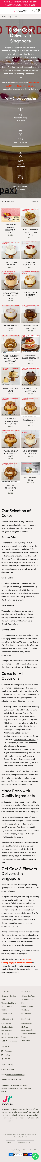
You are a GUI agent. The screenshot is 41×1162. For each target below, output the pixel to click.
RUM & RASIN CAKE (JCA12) (10, 389)
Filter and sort (9, 201)
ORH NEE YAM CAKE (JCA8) (11, 326)
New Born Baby (7, 1027)
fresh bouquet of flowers (25, 739)
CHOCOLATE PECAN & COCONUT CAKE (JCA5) (11, 295)
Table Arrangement (28, 1033)
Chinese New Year (28, 996)
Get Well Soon (6, 1030)
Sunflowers (25, 1040)
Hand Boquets (26, 1023)
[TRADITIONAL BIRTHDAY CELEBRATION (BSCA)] (10, 215)
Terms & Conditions (8, 1003)
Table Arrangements (9, 1041)
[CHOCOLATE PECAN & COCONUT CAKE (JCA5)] (10, 280)
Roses (23, 1037)
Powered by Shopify (20, 1137)
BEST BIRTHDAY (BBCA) (30, 478)
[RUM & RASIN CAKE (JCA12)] (10, 376)
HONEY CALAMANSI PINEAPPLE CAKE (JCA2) (30, 232)
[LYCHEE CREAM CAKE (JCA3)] (10, 250)
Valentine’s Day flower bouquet (17, 742)
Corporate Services (8, 996)
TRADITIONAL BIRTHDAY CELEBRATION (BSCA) (10, 229)
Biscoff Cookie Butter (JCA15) (30, 421)
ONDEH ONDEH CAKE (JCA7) (30, 293)
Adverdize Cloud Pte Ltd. (31, 1150)
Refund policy (6, 1006)
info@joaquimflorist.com (12, 837)
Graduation (5, 1034)
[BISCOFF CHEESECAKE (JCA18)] (10, 472)
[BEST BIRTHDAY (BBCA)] (30, 468)
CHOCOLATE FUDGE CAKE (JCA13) (30, 390)
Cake (15, 17)
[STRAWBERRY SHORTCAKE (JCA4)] (30, 250)
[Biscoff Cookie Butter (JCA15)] (30, 407)
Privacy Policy (6, 1013)
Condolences (6, 1023)
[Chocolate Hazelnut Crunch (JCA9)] (30, 314)
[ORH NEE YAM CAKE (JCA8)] (10, 314)
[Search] (33, 10)
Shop (9, 17)
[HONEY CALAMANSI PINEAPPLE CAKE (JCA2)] (30, 217)
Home (4, 17)
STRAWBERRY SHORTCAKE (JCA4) (30, 263)
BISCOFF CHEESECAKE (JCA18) (10, 488)
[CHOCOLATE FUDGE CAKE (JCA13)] (30, 376)
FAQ (3, 999)
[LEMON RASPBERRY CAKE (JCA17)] (30, 439)
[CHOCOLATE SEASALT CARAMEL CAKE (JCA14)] (10, 406)
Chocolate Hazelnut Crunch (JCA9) (30, 327)
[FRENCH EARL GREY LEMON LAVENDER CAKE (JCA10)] (10, 344)
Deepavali (25, 1003)
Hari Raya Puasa (27, 1006)
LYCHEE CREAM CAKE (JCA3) (10, 263)
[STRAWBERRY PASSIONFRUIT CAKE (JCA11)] (30, 344)
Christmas (25, 1010)
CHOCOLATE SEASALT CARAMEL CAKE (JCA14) (10, 421)
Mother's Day (26, 1013)
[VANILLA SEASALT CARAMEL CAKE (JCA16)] (10, 439)
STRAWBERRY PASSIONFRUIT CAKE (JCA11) (30, 358)
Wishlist (4, 1010)
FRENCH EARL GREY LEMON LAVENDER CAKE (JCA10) (11, 358)
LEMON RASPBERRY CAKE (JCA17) (30, 452)
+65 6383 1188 (26, 833)
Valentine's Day (27, 999)
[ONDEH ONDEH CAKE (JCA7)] (30, 280)
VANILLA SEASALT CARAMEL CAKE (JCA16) (11, 453)
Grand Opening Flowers (10, 1037)
